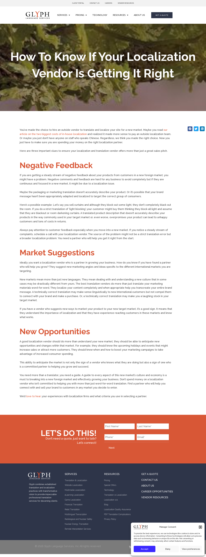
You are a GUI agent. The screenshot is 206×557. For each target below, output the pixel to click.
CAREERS (108, 3)
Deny (167, 549)
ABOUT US (139, 15)
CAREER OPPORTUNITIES (157, 491)
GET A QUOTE (149, 474)
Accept (144, 549)
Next (111, 447)
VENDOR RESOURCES (126, 3)
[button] (200, 527)
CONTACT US (94, 3)
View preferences (191, 549)
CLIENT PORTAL (78, 3)
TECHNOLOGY (99, 15)
